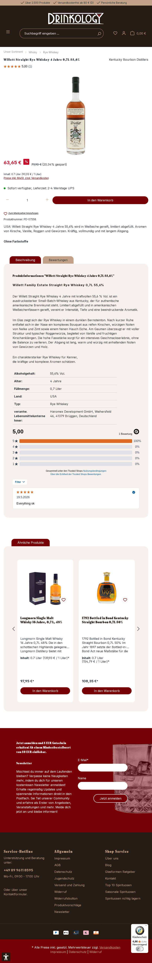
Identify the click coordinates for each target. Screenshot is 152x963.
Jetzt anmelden (110, 798)
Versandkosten (109, 947)
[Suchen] (99, 33)
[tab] (25, 260)
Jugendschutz (64, 878)
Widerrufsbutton (65, 898)
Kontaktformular (15, 894)
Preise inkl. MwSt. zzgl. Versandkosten (26, 178)
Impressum (62, 858)
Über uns (111, 858)
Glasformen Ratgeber (120, 872)
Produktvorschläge (67, 905)
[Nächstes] (138, 629)
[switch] (139, 949)
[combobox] (57, 33)
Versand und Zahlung (69, 885)
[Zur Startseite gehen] (76, 18)
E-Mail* (83, 760)
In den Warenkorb (100, 200)
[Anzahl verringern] (7, 200)
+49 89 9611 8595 (18, 870)
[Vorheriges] (13, 629)
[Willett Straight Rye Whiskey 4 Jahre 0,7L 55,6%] (76, 116)
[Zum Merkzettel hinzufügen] (63, 600)
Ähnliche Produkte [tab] (30, 542)
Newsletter (62, 912)
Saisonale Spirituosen (120, 892)
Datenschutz (63, 872)
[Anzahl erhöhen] (47, 200)
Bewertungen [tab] (58, 260)
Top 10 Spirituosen (118, 885)
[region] (76, 116)
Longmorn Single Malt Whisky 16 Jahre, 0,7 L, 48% (41, 620)
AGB (57, 865)
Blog (108, 865)
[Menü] (8, 32)
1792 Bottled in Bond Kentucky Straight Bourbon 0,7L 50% (105, 620)
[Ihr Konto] (124, 33)
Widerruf (60, 892)
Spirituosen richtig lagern (122, 898)
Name (82, 778)
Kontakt (110, 878)
